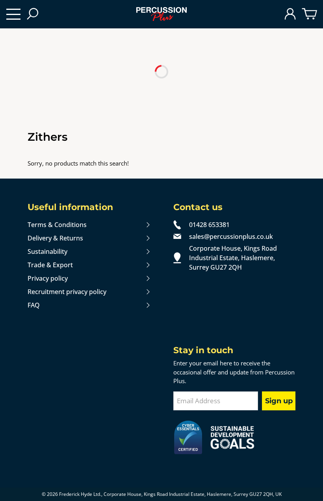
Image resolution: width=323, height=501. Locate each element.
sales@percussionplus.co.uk (231, 236)
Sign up (279, 401)
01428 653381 (209, 224)
